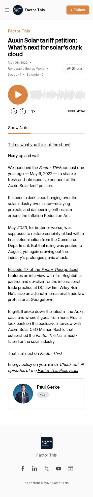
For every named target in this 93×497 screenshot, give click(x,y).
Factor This (35, 10)
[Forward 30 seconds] (22, 111)
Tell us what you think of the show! (39, 144)
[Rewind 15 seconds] (13, 111)
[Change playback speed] (33, 111)
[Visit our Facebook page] (22, 468)
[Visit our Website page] (70, 468)
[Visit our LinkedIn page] (34, 468)
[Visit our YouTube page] (58, 468)
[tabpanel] (46, 260)
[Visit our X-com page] (46, 468)
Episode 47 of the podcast (43, 269)
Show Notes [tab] (19, 127)
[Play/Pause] (18, 95)
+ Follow (77, 10)
